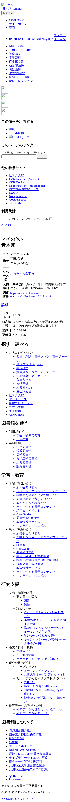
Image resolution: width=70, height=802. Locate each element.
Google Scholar (18, 196)
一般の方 (22, 439)
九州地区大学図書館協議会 (27, 765)
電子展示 (15, 410)
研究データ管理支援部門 (25, 761)
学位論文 (15, 53)
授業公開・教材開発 (29, 564)
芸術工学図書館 (26, 458)
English (17, 8)
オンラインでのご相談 (31, 525)
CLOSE (6, 225)
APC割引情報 (25, 655)
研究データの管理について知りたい (40, 709)
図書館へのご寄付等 (22, 749)
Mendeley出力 (21, 137)
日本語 (6, 8)
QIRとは (29, 682)
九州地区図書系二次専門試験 (28, 769)
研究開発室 (16, 738)
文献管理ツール (26, 651)
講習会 (20, 545)
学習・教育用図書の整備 (32, 556)
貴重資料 (15, 57)
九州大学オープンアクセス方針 (45, 674)
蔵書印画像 (16, 65)
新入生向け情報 (26, 487)
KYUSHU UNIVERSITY (17, 798)
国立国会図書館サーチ (24, 189)
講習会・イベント (28, 510)
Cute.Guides (16, 414)
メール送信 (16, 133)
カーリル (15, 203)
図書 (27, 600)
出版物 (13, 742)
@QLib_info (16, 776)
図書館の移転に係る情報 (25, 734)
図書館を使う (45, 39)
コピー (42, 156)
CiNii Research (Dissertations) (27, 185)
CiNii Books (16, 182)
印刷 (12, 129)
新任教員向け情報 (28, 533)
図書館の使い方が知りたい (34, 499)
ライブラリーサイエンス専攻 (28, 757)
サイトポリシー (19, 23)
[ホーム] (7, 4)
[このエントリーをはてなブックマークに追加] (4, 106)
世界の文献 (16, 175)
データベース (18, 399)
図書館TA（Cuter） (29, 517)
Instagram (15, 779)
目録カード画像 (19, 77)
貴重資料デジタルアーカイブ (35, 372)
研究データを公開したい (32, 713)
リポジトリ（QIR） (29, 364)
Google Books (17, 199)
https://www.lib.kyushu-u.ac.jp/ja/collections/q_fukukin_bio (31, 294)
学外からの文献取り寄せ (40, 635)
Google (13, 192)
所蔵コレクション (21, 81)
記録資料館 (23, 466)
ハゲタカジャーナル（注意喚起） (38, 658)
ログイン (8, 12)
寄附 (12, 27)
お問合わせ (16, 19)
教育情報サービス (28, 521)
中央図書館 (23, 447)
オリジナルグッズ (21, 746)
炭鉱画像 (15, 69)
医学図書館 (23, 454)
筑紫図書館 (23, 462)
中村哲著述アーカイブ (31, 375)
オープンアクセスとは (39, 670)
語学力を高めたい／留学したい (37, 495)
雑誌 (27, 604)
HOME (13, 38)
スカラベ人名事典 (22, 273)
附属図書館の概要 (21, 730)
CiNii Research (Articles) (24, 179)
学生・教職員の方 (28, 435)
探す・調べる (27, 39)
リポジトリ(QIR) (20, 49)
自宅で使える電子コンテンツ (35, 506)
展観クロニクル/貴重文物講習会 (30, 753)
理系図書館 (23, 450)
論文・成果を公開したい (40, 686)
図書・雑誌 (16, 46)
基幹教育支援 (25, 552)
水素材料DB (17, 73)
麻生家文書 (16, 61)
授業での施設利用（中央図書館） (38, 560)
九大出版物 (16, 407)
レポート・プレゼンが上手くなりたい (41, 491)
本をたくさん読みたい (31, 502)
